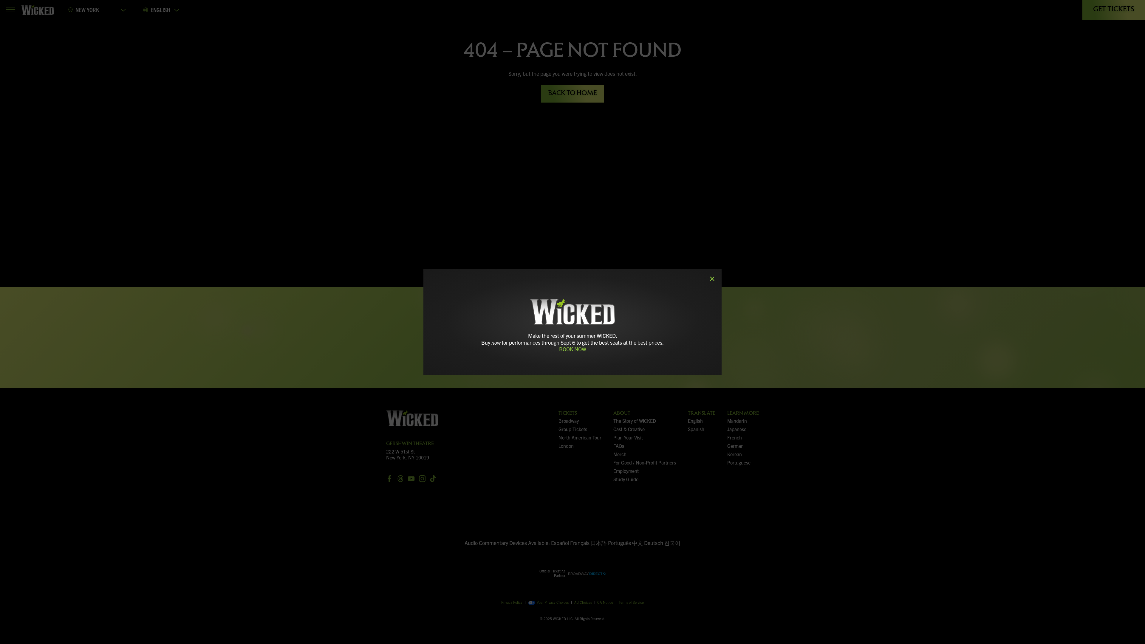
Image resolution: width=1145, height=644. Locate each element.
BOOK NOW (572, 349)
